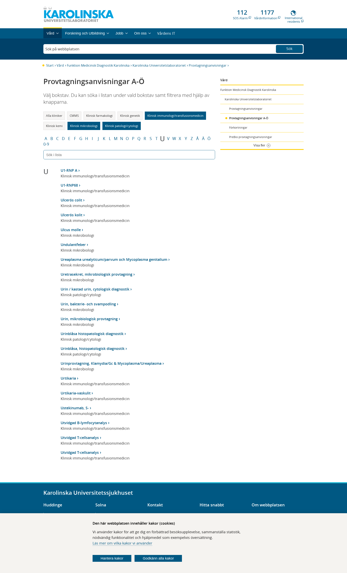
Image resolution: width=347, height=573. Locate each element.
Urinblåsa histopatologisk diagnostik (92, 333)
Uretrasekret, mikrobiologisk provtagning (96, 274)
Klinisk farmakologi (99, 116)
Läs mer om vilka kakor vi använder (122, 543)
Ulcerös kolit (71, 214)
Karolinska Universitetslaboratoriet (159, 65)
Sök (289, 48)
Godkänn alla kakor (158, 558)
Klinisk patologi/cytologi (121, 126)
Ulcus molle (71, 229)
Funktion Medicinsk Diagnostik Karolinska (98, 65)
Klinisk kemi (54, 126)
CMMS (74, 116)
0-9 (46, 144)
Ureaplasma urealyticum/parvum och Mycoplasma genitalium (114, 259)
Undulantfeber (73, 244)
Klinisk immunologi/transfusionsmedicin (175, 116)
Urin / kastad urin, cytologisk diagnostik (95, 289)
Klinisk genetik (130, 116)
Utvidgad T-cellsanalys (80, 437)
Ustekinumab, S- (75, 407)
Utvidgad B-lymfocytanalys (84, 422)
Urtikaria (68, 378)
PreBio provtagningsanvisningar (250, 137)
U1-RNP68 (69, 185)
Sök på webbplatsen (62, 49)
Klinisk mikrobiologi (84, 126)
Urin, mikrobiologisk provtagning (89, 318)
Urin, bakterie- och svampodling (88, 304)
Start (50, 65)
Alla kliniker (54, 116)
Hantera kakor (112, 558)
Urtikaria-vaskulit (76, 393)
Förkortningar (238, 127)
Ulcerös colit (71, 200)
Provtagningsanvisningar (208, 65)
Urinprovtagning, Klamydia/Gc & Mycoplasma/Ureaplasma (111, 363)
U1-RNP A (69, 170)
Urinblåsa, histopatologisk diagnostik (93, 348)
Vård (60, 65)
